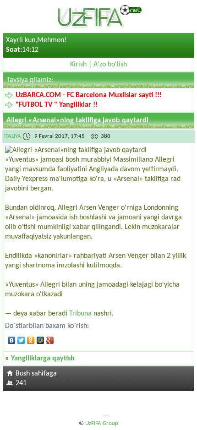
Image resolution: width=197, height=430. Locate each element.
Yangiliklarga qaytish (43, 358)
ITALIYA (12, 136)
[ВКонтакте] (11, 340)
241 (21, 383)
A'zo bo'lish (110, 64)
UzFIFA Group (101, 423)
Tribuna (80, 313)
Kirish (78, 64)
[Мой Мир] (40, 340)
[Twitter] (21, 340)
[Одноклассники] (31, 340)
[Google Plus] (50, 340)
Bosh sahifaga (36, 373)
